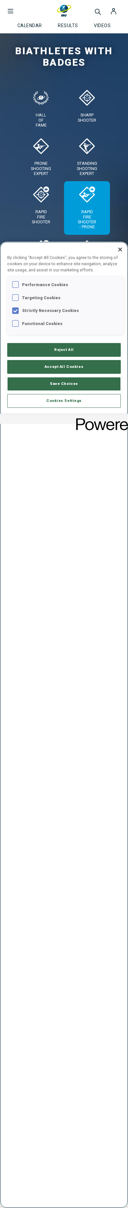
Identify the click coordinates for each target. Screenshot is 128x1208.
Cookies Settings (64, 400)
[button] (10, 8)
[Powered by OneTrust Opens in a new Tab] (100, 420)
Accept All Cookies (64, 366)
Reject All (64, 349)
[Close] (120, 249)
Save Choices (64, 383)
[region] (64, 725)
